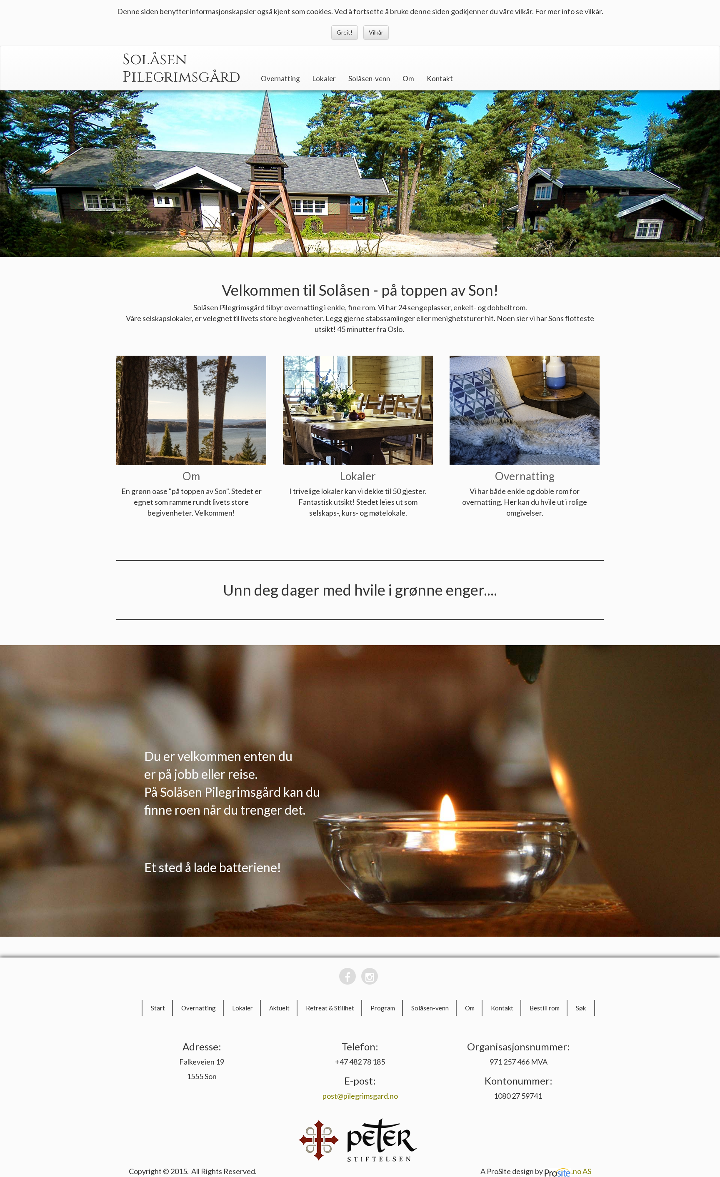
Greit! (344, 32)
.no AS (581, 1171)
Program (382, 1008)
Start (158, 1008)
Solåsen (154, 60)
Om (408, 78)
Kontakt (440, 78)
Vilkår (376, 32)
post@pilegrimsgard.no (360, 1095)
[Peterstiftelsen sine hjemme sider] (381, 1139)
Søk (581, 1008)
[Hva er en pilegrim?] (319, 1139)
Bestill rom (545, 1008)
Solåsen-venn (369, 78)
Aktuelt (279, 1008)
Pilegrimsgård (181, 77)
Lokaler (324, 78)
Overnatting (280, 78)
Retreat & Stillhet (330, 1008)
